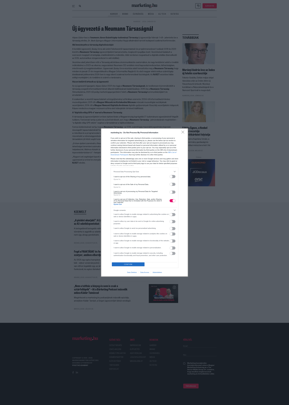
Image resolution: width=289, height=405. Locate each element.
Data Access (144, 272)
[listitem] (144, 171)
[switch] (172, 176)
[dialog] (144, 202)
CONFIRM (128, 264)
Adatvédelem (157, 272)
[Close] (183, 133)
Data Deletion (132, 272)
